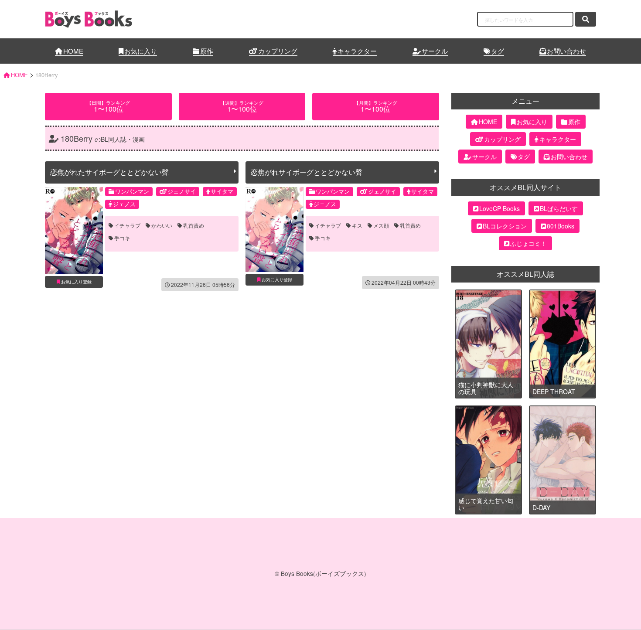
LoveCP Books (499, 208)
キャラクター (357, 50)
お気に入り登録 (76, 282)
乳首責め (193, 225)
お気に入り (140, 50)
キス (357, 225)
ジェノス (124, 204)
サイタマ (222, 191)
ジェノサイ (181, 191)
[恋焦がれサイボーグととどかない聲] (274, 229)
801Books (560, 225)
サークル (435, 50)
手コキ (122, 238)
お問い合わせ (566, 50)
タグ (497, 50)
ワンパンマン (132, 191)
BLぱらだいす (559, 208)
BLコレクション (505, 225)
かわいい (161, 225)
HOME (73, 50)
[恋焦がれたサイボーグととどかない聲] (74, 230)
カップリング (277, 50)
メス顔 (381, 225)
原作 (206, 50)
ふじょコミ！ (528, 243)
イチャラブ (127, 225)
